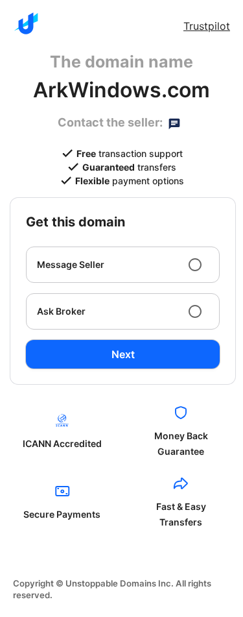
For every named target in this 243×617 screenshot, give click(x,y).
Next (123, 354)
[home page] (26, 23)
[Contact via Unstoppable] (174, 122)
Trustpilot (206, 25)
